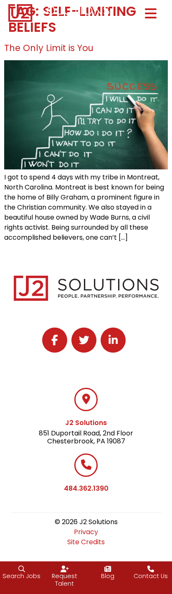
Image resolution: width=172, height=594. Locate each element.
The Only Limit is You (49, 48)
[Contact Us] (150, 569)
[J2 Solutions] (86, 399)
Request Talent (64, 580)
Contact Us (151, 576)
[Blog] (107, 569)
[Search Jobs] (21, 569)
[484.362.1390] (86, 465)
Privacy (86, 532)
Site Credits (86, 542)
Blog (107, 576)
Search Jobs (21, 576)
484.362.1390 (86, 488)
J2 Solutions (86, 423)
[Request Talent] (64, 569)
